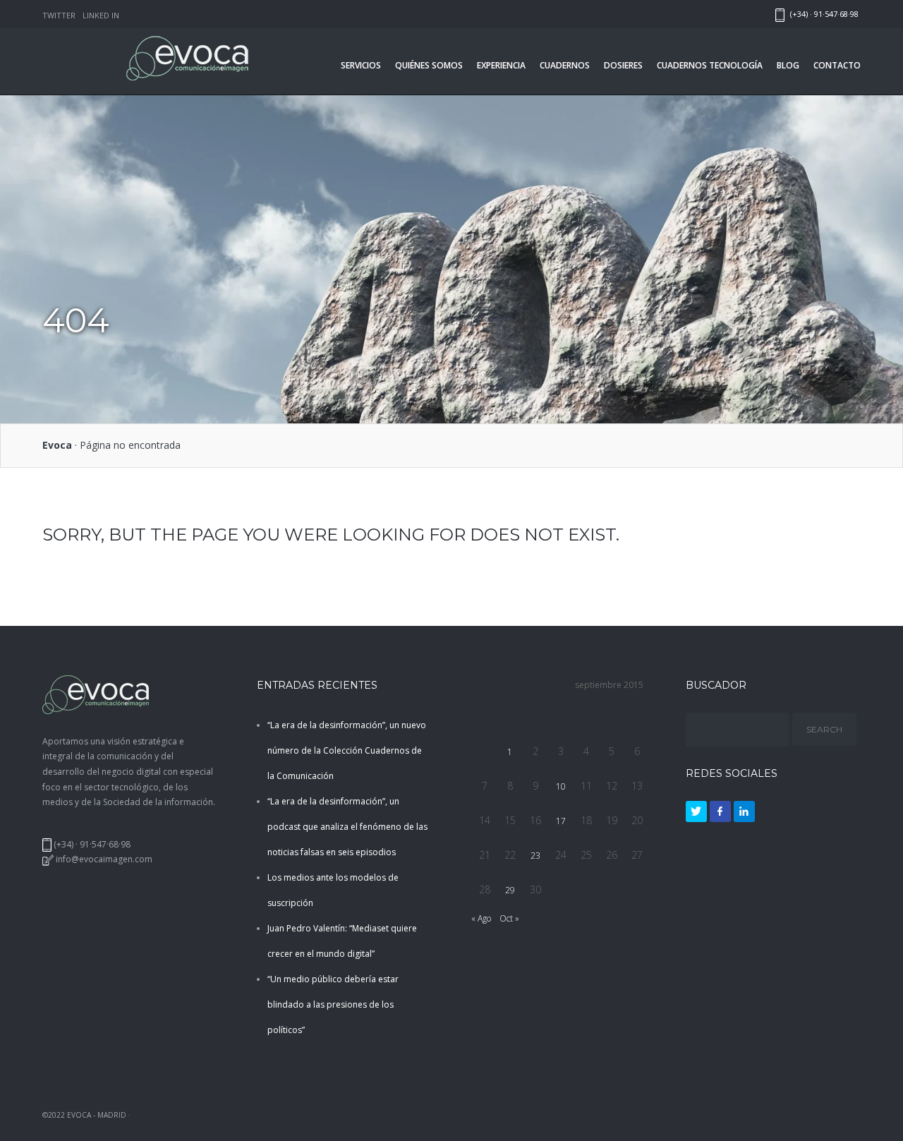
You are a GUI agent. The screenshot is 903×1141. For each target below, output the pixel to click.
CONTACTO (837, 65)
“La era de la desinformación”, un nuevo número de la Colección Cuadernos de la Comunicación (346, 750)
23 (535, 856)
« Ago (481, 918)
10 (561, 786)
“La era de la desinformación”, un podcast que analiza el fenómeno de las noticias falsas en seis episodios (347, 826)
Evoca (57, 445)
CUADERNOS (565, 65)
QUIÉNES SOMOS (429, 65)
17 (561, 821)
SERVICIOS (361, 65)
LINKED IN (101, 15)
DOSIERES (623, 65)
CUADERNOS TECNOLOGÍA (710, 65)
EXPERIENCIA (501, 65)
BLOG (788, 65)
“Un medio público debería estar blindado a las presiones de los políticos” (333, 1004)
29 (510, 890)
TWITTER (58, 15)
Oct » (509, 918)
